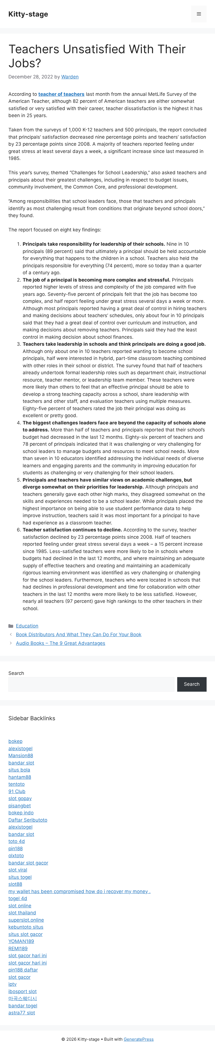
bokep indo (21, 812)
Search (16, 673)
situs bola (19, 770)
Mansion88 (20, 755)
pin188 (15, 848)
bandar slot (21, 763)
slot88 (15, 884)
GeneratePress (139, 1039)
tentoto (16, 784)
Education (27, 626)
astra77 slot (21, 1013)
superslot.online (26, 920)
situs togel (20, 877)
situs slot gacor (25, 934)
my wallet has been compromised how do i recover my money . (79, 891)
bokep (15, 741)
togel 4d (17, 898)
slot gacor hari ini (27, 955)
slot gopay (20, 798)
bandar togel (22, 1006)
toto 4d (16, 841)
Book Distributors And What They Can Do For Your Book (78, 634)
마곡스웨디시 (22, 998)
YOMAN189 (21, 941)
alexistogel (20, 748)
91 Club (16, 791)
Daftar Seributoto (27, 820)
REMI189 (18, 948)
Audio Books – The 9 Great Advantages (60, 643)
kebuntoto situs (25, 927)
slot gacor (19, 977)
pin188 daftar (23, 970)
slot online (19, 905)
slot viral (17, 870)
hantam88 (19, 777)
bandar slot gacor (28, 863)
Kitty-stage (28, 14)
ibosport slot (22, 991)
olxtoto (16, 855)
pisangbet (19, 805)
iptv (12, 984)
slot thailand (22, 912)
